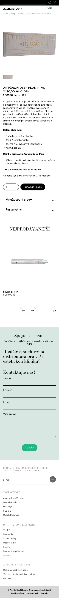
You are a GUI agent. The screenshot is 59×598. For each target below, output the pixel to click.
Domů (5, 13)
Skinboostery (9, 538)
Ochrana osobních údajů (15, 569)
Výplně (21, 13)
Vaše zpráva (10, 414)
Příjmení (8, 390)
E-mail (7, 402)
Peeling (6, 547)
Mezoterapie (9, 542)
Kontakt (7, 578)
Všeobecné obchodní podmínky (19, 574)
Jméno (7, 378)
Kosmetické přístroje (13, 551)
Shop (13, 13)
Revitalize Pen (10, 291)
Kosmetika (8, 534)
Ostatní (7, 555)
